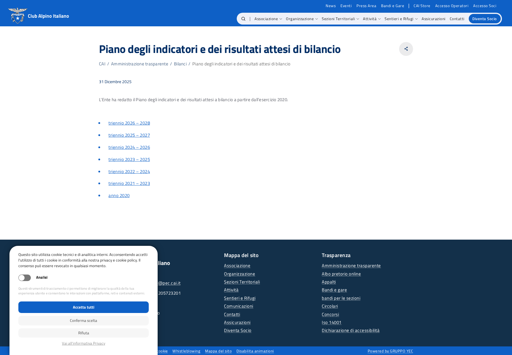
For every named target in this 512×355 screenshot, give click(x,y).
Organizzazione (239, 273)
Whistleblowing (186, 351)
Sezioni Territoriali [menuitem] (338, 19)
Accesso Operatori (452, 6)
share (406, 49)
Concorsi (330, 314)
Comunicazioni (238, 306)
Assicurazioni (237, 322)
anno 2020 (119, 195)
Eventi (346, 6)
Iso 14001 (332, 322)
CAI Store (422, 6)
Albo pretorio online (341, 273)
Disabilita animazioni (255, 351)
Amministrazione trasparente (139, 63)
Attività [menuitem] (370, 19)
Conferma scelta (83, 320)
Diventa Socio (238, 330)
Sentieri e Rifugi (240, 298)
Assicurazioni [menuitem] (434, 19)
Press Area (366, 6)
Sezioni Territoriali (242, 281)
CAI (102, 63)
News (331, 6)
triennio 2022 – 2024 (129, 171)
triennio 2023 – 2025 (129, 159)
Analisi (41, 277)
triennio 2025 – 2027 (129, 135)
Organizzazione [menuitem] (300, 19)
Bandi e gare (334, 289)
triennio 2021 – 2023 (129, 183)
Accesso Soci (484, 6)
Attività (231, 289)
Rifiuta (83, 333)
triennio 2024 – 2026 (129, 147)
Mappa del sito (218, 351)
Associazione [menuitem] (266, 19)
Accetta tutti (83, 307)
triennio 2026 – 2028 (129, 123)
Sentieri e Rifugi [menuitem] (399, 19)
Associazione (237, 265)
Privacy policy (83, 343)
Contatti (232, 314)
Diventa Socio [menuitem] (484, 19)
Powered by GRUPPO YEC (390, 351)
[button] (243, 18)
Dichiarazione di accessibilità (351, 330)
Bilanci (180, 63)
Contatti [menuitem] (457, 19)
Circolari (330, 306)
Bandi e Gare (392, 6)
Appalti (329, 281)
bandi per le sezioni (341, 298)
